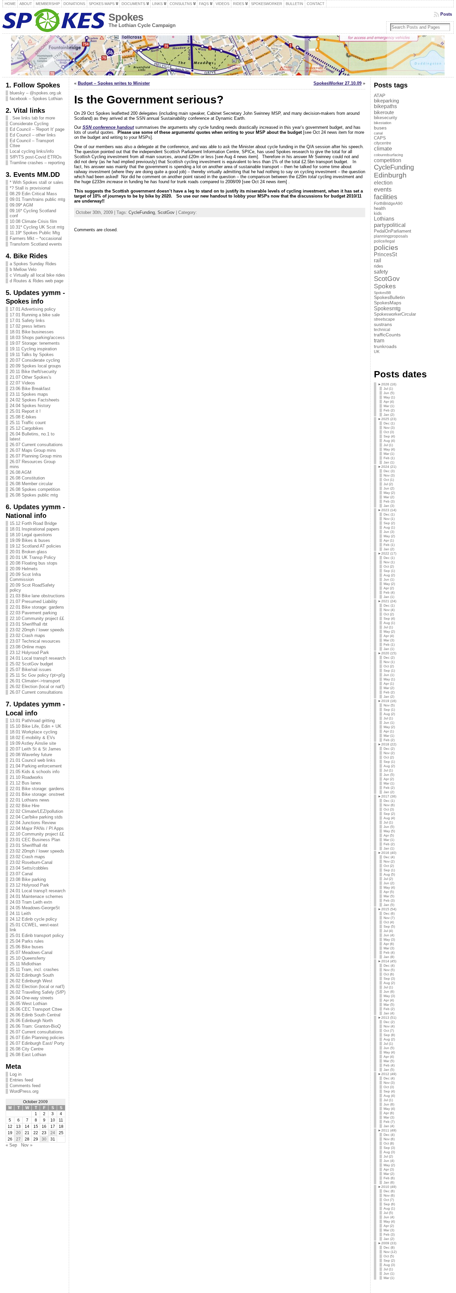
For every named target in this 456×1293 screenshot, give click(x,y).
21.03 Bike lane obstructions (37, 595)
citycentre (382, 143)
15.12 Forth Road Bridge (33, 523)
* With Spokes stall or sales (36, 182)
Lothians (384, 219)
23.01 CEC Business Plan (35, 839)
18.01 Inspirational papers (34, 529)
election (383, 183)
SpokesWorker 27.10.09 (337, 83)
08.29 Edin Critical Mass (33, 193)
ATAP (379, 95)
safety (381, 272)
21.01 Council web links (32, 760)
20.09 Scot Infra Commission (25, 577)
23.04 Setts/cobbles (29, 868)
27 (18, 1139)
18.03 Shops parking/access (37, 337)
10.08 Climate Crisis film (33, 221)
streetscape (384, 319)
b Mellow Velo (23, 269)
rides (378, 266)
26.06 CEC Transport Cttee (36, 1009)
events (383, 189)
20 (18, 1133)
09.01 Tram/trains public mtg (37, 199)
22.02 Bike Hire (24, 805)
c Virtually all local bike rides (37, 275)
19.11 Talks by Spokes (32, 354)
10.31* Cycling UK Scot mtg (37, 227)
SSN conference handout (108, 127)
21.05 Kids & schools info (34, 771)
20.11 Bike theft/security (33, 371)
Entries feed (21, 1079)
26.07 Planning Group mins (36, 455)
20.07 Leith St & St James (35, 748)
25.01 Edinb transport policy (37, 935)
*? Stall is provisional (30, 188)
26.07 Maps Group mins (33, 450)
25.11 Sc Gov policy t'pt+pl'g (37, 675)
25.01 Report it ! (25, 411)
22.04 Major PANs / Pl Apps (37, 828)
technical (382, 329)
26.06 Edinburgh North (31, 1020)
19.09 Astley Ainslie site (33, 743)
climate (383, 148)
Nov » (26, 1145)
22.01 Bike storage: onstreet (37, 794)
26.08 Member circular (31, 483)
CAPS (380, 137)
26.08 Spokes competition (35, 489)
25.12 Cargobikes (26, 428)
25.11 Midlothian (25, 963)
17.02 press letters (28, 326)
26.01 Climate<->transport (35, 680)
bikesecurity (385, 117)
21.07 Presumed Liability (33, 601)
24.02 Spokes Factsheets (34, 399)
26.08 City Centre (26, 1048)
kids (378, 213)
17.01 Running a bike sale (35, 314)
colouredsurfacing (388, 155)
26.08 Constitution (27, 477)
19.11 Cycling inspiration (33, 348)
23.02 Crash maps (27, 635)
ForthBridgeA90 (388, 203)
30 (44, 1139)
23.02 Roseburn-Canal (31, 862)
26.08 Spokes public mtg (34, 495)
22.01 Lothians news (29, 799)
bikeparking (386, 100)
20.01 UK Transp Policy (33, 557)
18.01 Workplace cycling (33, 731)
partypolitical (390, 225)
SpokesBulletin (389, 297)
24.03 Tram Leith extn (31, 902)
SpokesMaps (387, 302)
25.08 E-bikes (23, 416)
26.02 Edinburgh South (32, 975)
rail (377, 260)
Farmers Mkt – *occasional (36, 238)
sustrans (383, 324)
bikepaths (385, 106)
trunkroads (385, 346)
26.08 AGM (20, 472)
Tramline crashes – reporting (37, 162)
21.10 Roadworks (26, 777)
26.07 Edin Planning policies (37, 1037)
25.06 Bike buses (26, 946)
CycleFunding (142, 212)
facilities (385, 197)
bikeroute (384, 112)
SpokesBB (382, 293)
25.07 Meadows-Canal (31, 952)
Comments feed (25, 1085)
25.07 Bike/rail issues (30, 669)
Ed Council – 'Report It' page (37, 129)
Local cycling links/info (32, 151)
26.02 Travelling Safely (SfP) (37, 992)
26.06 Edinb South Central (35, 1014)
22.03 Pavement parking (33, 612)
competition (387, 160)
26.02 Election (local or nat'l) (37, 686)
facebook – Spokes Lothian (36, 98)
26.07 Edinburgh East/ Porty (37, 1043)
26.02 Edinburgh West (31, 980)
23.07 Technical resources (35, 641)
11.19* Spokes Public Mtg (35, 232)
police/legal (384, 241)
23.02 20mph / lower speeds (37, 629)
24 (52, 1133)
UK (377, 351)
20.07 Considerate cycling (35, 360)
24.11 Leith (20, 913)
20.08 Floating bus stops (33, 563)
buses (380, 127)
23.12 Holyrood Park (29, 652)
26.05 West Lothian (28, 1003)
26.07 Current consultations (36, 444)
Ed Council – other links (33, 134)
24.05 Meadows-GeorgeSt (35, 907)
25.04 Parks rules (27, 941)
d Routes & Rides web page (36, 280)
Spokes (125, 17)
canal (378, 133)
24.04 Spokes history (30, 405)
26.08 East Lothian (28, 1054)
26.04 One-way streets (31, 997)
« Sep (11, 1145)
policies (386, 247)
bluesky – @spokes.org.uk (35, 92)
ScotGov (166, 212)
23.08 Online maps (28, 646)
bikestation (382, 123)
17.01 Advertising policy (33, 309)
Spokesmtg (387, 308)
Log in (15, 1074)
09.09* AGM (21, 205)
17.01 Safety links (27, 320)
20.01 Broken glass (28, 551)
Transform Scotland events (36, 244)
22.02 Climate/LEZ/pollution (36, 811)
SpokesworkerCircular (395, 314)
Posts (446, 14)
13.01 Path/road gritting (32, 720)
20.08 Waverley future (31, 754)
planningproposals (391, 236)
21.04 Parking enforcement (36, 765)
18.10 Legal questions (31, 534)
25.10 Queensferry (27, 958)
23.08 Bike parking (28, 879)
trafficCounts (387, 334)
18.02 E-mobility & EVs (32, 737)
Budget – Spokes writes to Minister (114, 83)
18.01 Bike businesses (32, 331)
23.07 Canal (21, 873)
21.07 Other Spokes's (30, 377)
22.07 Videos (22, 382)
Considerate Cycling (29, 123)
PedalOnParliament (392, 231)
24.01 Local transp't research (37, 658)
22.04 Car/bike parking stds (36, 817)
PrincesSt (385, 254)
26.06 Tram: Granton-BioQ (35, 1026)
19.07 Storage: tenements (35, 343)
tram (379, 340)
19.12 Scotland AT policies (35, 546)
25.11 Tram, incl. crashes (34, 969)
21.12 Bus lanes (25, 782)
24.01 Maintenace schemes (36, 896)
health (380, 208)
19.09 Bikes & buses (30, 540)
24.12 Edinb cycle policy (33, 919)
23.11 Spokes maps (29, 394)
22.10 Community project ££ (37, 618)
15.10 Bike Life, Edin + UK (35, 726)
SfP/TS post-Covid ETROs (36, 156)
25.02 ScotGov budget (31, 663)
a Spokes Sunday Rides (33, 263)
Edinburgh (390, 175)
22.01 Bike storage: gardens (37, 607)
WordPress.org (24, 1091)
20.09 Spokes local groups (35, 365)
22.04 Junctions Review (33, 822)
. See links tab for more (32, 117)
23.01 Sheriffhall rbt (28, 624)
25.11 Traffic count (28, 422)
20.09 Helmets (24, 568)
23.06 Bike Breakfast (30, 388)
